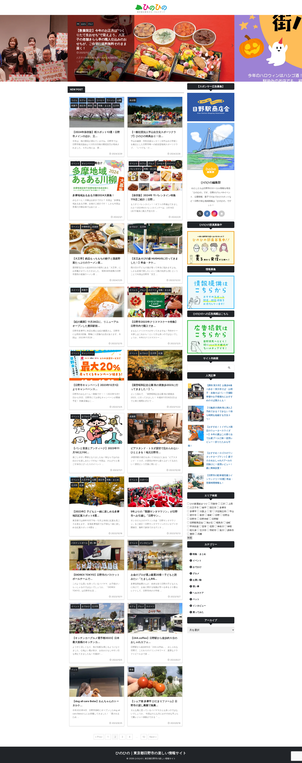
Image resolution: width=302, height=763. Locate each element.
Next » (153, 736)
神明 (229, 526)
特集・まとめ (199, 554)
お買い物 (197, 579)
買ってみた (198, 612)
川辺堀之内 (220, 511)
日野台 (225, 515)
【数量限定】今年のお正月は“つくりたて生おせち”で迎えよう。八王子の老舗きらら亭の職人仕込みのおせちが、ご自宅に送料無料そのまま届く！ (101, 39)
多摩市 (222, 507)
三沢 (222, 503)
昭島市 (219, 522)
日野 (217, 515)
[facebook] (207, 213)
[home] (221, 213)
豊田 (191, 534)
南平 (203, 507)
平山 (231, 511)
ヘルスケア (198, 592)
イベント (197, 560)
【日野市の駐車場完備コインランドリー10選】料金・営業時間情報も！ (219, 479)
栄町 (228, 522)
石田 (211, 526)
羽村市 (212, 530)
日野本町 (204, 518)
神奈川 (220, 526)
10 (144, 736)
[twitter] (200, 213)
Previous (70, 45)
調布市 (230, 530)
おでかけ (197, 567)
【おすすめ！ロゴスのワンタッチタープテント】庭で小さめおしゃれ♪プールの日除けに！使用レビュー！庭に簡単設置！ (219, 460)
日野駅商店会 (196, 522)
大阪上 (202, 511)
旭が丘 (209, 522)
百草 (203, 526)
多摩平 (192, 511)
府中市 (192, 515)
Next (231, 45)
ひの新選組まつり (198, 503)
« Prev (98, 736)
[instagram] (214, 213)
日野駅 (214, 518)
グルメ (196, 573)
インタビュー (199, 605)
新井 (201, 515)
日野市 (192, 518)
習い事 (196, 586)
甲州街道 (194, 526)
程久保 (192, 530)
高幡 (199, 534)
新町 (209, 515)
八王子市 (194, 507)
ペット (196, 599)
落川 (221, 530)
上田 (230, 503)
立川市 (202, 530)
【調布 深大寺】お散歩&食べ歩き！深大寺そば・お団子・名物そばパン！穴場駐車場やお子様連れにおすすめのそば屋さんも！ (219, 393)
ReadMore (82, 71)
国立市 (212, 507)
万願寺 (213, 503)
